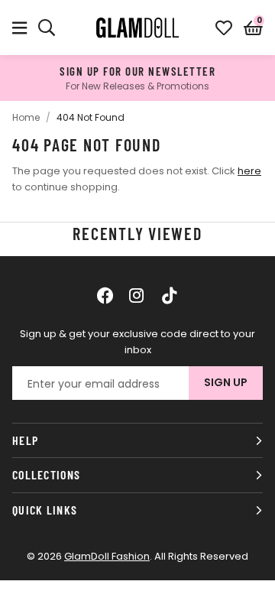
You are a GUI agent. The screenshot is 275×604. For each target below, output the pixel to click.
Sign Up (225, 382)
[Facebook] (105, 295)
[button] (253, 27)
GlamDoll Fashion (137, 27)
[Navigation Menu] (19, 27)
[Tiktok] (169, 295)
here (249, 171)
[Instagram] (137, 295)
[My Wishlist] (223, 27)
